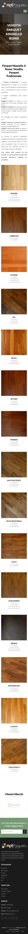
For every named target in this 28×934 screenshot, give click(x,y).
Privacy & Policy (15, 931)
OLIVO (14, 562)
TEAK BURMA (14, 601)
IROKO (14, 358)
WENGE (14, 643)
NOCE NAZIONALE (14, 521)
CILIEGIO (14, 726)
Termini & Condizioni (6, 891)
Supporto (3, 893)
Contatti (3, 896)
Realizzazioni (4, 875)
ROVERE (14, 193)
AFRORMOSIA (14, 686)
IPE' (14, 317)
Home (7, 42)
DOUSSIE (14, 275)
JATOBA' (14, 399)
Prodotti (3, 873)
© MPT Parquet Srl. (10, 927)
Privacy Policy (4, 889)
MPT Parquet (4, 870)
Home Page (4, 868)
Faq (2, 880)
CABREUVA (14, 236)
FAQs (22, 931)
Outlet (3, 877)
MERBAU (14, 440)
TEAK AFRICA (14, 767)
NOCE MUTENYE (14, 480)
